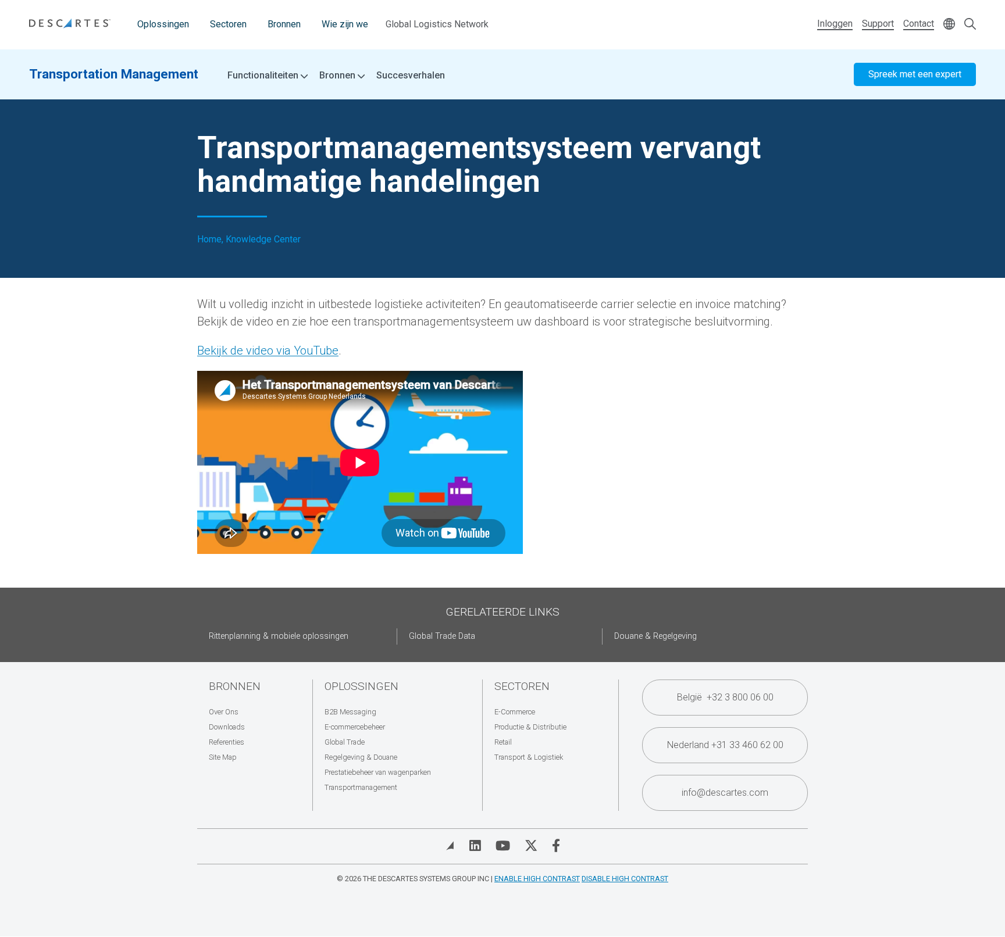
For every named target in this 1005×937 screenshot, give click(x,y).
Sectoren (228, 24)
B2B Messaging (350, 711)
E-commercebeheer (355, 727)
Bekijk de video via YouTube (267, 350)
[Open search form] (970, 24)
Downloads (227, 727)
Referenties (226, 742)
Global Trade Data (442, 636)
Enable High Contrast (537, 878)
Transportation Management (113, 73)
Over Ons (223, 711)
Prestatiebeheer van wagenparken (378, 772)
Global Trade (345, 742)
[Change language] (949, 24)
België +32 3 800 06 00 (725, 697)
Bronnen (284, 24)
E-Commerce (514, 711)
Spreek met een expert (914, 74)
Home (209, 239)
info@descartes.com (725, 792)
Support (878, 23)
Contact (918, 23)
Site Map (223, 757)
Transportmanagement (361, 787)
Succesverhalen (410, 75)
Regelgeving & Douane (361, 757)
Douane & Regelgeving (655, 636)
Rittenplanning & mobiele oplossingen (278, 636)
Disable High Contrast (625, 878)
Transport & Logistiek (528, 757)
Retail (503, 742)
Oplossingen (163, 24)
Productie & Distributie (530, 727)
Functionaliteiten (264, 75)
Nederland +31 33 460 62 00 (725, 744)
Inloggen (835, 23)
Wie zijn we (345, 24)
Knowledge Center (263, 239)
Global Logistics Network (437, 24)
